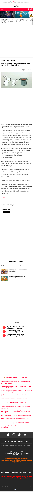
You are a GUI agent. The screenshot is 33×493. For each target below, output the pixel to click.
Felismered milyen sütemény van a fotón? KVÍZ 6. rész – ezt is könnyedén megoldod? (16, 391)
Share (3, 74)
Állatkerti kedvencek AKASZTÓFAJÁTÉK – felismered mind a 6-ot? (15, 411)
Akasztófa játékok (17, 403)
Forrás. (3, 197)
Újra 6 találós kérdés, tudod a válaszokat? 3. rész (14, 398)
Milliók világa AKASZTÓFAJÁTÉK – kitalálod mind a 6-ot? (16, 415)
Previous (1, 18)
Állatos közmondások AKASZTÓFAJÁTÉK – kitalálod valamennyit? (15, 407)
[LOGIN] (31, 9)
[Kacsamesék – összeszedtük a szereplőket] (4, 271)
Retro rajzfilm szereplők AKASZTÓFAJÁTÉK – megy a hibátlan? (22, 20)
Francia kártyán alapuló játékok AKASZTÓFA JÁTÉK (15, 423)
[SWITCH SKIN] (29, 9)
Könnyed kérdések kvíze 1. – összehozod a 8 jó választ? (15, 331)
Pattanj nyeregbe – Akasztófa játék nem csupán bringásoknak (14, 426)
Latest (16, 6)
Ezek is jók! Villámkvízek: (17, 378)
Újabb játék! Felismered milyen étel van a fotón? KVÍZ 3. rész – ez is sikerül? (16, 382)
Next (32, 18)
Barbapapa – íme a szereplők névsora (14, 266)
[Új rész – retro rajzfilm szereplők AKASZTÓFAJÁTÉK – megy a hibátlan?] (7, 14)
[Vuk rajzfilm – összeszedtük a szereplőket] (4, 278)
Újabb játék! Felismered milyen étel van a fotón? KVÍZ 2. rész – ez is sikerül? (16, 386)
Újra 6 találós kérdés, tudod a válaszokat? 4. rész (14, 395)
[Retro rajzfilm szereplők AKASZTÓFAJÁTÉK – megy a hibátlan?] (22, 14)
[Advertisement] (16, 41)
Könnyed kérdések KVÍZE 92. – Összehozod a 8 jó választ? (16, 335)
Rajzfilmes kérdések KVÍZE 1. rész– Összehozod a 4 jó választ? (17, 327)
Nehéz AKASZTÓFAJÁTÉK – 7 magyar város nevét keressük (15, 419)
